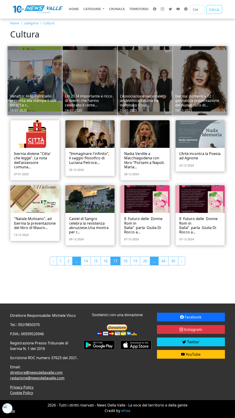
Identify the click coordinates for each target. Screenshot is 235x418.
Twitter (192, 341)
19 (135, 260)
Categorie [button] (92, 9)
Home (74, 9)
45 (173, 260)
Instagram (192, 329)
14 (86, 260)
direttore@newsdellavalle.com (36, 372)
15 (96, 260)
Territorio (138, 9)
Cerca (214, 9)
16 (106, 260)
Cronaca (117, 9)
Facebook (192, 317)
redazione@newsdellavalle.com (37, 378)
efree (125, 410)
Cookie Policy (21, 392)
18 (125, 260)
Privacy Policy (22, 387)
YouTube (193, 354)
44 (163, 260)
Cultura (49, 23)
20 (145, 260)
